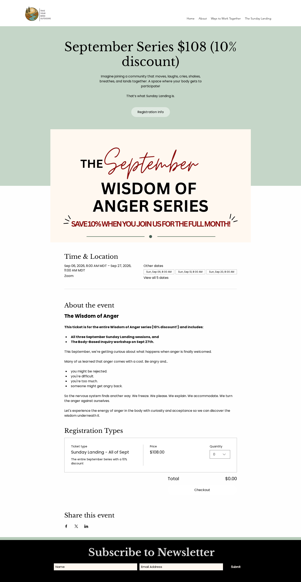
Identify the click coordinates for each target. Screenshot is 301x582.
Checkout (202, 490)
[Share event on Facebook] (66, 526)
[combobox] (220, 454)
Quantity (216, 446)
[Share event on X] (76, 526)
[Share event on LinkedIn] (86, 526)
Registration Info (150, 112)
